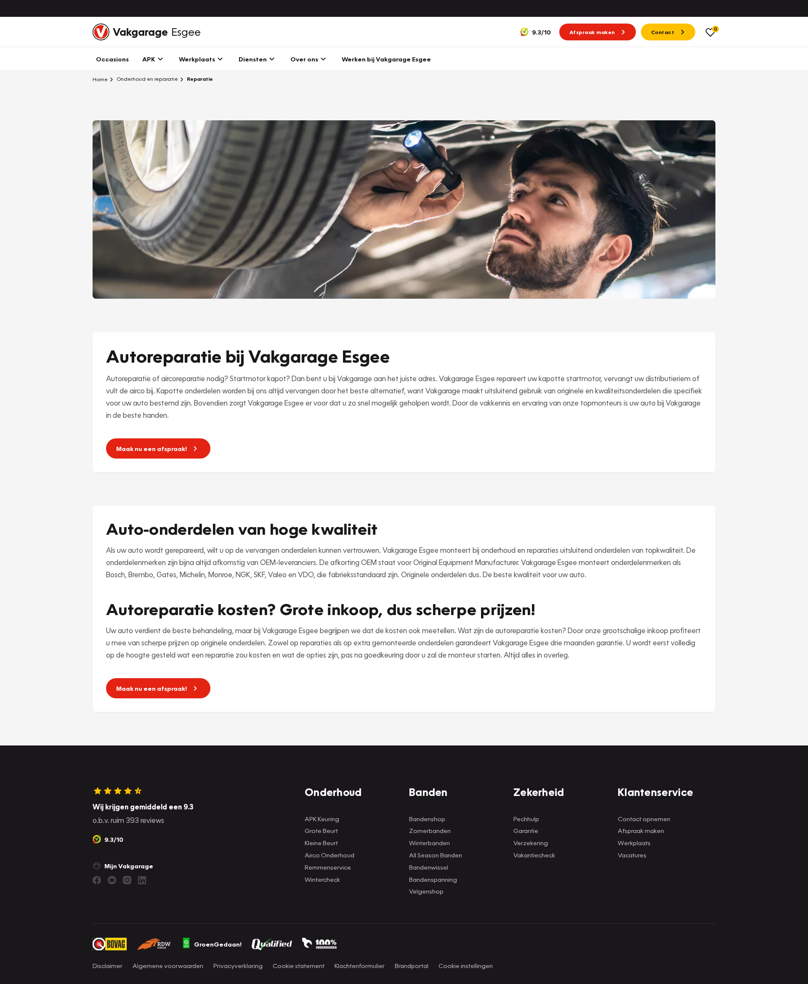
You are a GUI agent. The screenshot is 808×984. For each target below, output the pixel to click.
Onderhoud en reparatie (146, 79)
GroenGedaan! (218, 944)
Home (100, 79)
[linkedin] (142, 880)
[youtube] (112, 880)
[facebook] (97, 880)
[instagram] (127, 880)
